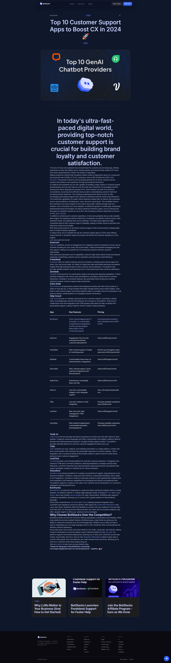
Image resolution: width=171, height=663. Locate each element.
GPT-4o (108, 493)
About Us (86, 639)
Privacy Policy (105, 644)
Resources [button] (82, 4)
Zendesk (53, 274)
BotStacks (56, 490)
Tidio (52, 449)
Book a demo (117, 4)
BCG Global (60, 213)
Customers (87, 642)
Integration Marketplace (92, 537)
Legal (102, 639)
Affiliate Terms (105, 649)
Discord (120, 649)
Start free (127, 4)
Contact (86, 652)
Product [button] (73, 4)
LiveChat (53, 461)
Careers (86, 644)
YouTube (121, 644)
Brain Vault (70, 642)
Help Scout (54, 298)
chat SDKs (74, 502)
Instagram (121, 652)
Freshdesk (54, 262)
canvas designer (76, 495)
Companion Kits (71, 647)
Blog (85, 649)
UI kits (84, 502)
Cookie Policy (105, 647)
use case (109, 532)
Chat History (70, 639)
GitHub (120, 647)
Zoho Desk (54, 286)
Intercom (53, 245)
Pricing (90, 4)
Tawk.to (53, 437)
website (59, 544)
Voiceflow (53, 473)
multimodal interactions (105, 505)
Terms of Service (106, 642)
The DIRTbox (70, 644)
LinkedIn (120, 642)
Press (85, 647)
